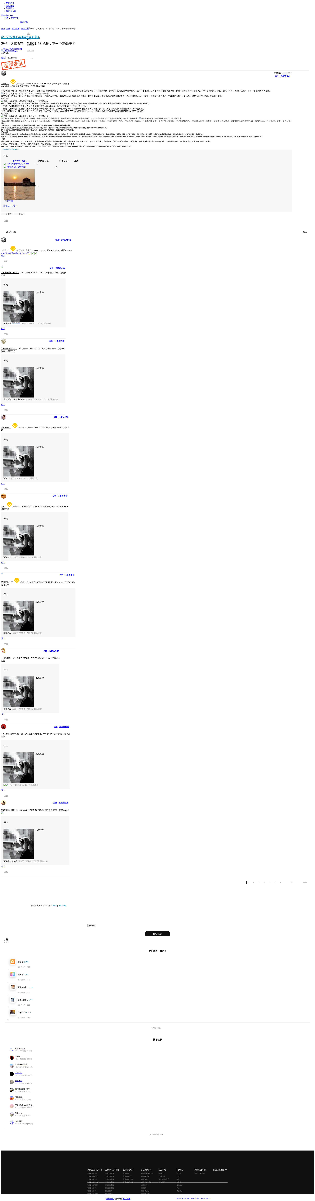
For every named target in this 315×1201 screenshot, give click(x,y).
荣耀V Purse (145, 1191)
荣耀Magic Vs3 (92, 1191)
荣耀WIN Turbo (128, 1179)
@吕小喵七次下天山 (22, 253)
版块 (8, 29)
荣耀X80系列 (145, 1176)
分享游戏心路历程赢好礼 (11, 149)
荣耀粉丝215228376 (16, 167)
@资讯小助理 (7, 253)
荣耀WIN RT (127, 1176)
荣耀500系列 (109, 1176)
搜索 (3, 58)
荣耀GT (143, 1188)
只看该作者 (285, 76)
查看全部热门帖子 (156, 1135)
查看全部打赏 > (10, 206)
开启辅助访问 (7, 15)
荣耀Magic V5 (92, 1179)
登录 (6, 18)
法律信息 (149, 1196)
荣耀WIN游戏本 (128, 1182)
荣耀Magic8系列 (92, 1176)
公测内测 (162, 1176)
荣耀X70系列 (145, 1194)
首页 (28, 28)
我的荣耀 (162, 1182)
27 (292, 882)
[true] (32, 58)
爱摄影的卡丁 (7, 582)
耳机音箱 (179, 1185)
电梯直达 (278, 73)
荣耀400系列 (109, 1179)
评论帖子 (157, 933)
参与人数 (19, 161)
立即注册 (15, 18)
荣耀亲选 (10, 8)
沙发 (57, 240)
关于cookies (142, 1196)
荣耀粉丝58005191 (9, 810)
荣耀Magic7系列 (92, 1185)
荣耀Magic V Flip (93, 1194)
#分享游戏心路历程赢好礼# (20, 37)
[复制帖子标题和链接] (12, 49)
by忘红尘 (5, 84)
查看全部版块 (156, 1028)
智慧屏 (179, 1182)
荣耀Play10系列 (146, 1182)
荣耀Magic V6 (92, 1173)
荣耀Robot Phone (147, 1173)
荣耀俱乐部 (11, 11)
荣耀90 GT (108, 1191)
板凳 (52, 268)
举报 (6, 221)
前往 (290, 73)
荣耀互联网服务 (199, 1173)
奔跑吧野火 (6, 427)
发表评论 (91, 925)
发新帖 (304, 882)
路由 (178, 1188)
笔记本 (179, 1173)
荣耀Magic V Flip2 (93, 1182)
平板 (178, 1176)
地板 (51, 341)
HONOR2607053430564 (12, 734)
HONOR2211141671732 (18, 164)
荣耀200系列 (109, 1185)
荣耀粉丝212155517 (10, 273)
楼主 (277, 76)
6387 (3, 506)
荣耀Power (144, 1179)
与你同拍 (9, 201)
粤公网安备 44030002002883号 (186, 1198)
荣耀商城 (10, 6)
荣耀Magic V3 (92, 1188)
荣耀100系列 (109, 1188)
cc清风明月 (6, 658)
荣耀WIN (126, 1173)
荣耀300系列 (109, 1182)
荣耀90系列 (109, 1194)
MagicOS (162, 1173)
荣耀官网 (10, 3)
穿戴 (178, 1179)
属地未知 (47, 323)
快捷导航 (24, 22)
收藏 (8, 214)
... (285, 882)
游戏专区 (15, 29)
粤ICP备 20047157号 (203, 1198)
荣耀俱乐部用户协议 (112, 1196)
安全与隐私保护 (164, 1179)
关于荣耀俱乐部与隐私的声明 (129, 1196)
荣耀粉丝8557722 (9, 349)
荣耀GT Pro (145, 1185)
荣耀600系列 (109, 1173)
